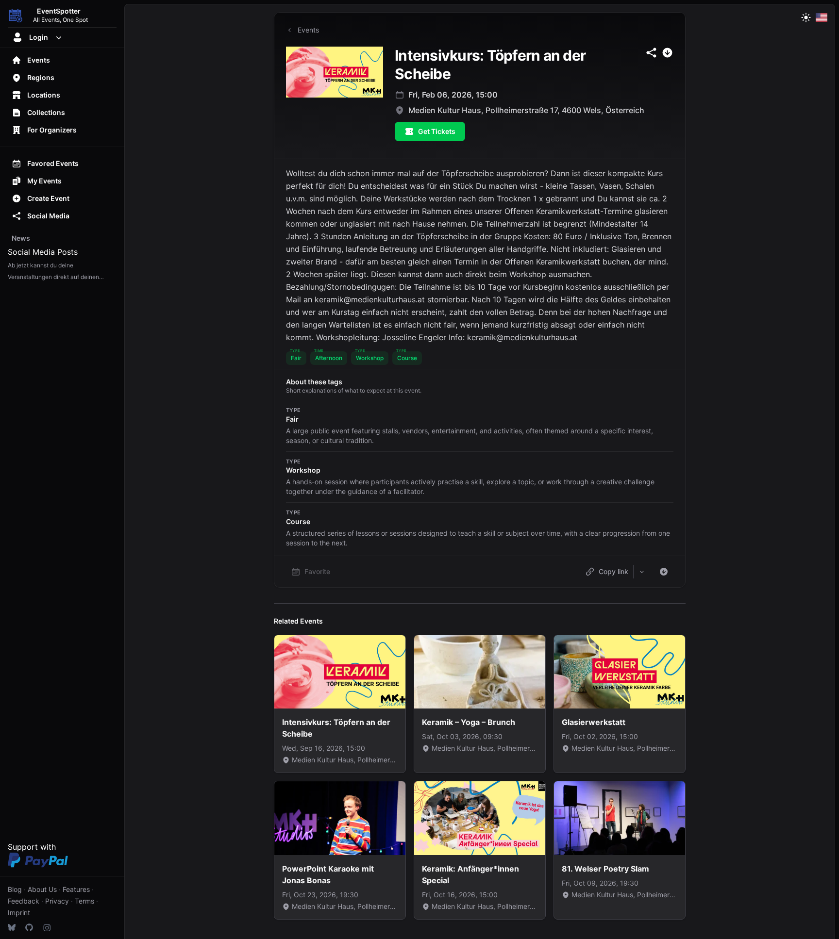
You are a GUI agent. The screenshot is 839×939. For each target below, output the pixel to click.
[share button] (651, 53)
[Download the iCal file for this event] (663, 571)
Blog (15, 889)
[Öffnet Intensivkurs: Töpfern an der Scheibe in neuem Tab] (334, 72)
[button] (296, 358)
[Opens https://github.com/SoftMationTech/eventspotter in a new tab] (29, 927)
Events (308, 30)
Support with (32, 847)
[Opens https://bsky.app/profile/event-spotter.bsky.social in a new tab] (12, 927)
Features (76, 889)
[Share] (642, 571)
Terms (84, 901)
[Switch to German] (821, 17)
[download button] (667, 53)
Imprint (19, 912)
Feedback (23, 901)
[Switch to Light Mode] (806, 17)
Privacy (57, 901)
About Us (42, 889)
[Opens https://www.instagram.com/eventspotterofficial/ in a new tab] (46, 927)
